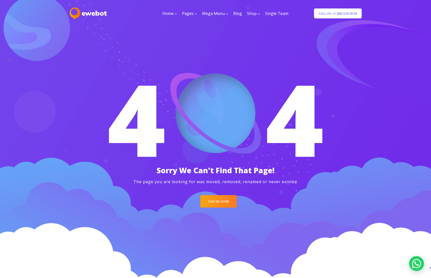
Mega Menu (213, 13)
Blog (237, 13)
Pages (188, 13)
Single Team (276, 13)
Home (168, 13)
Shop (252, 13)
